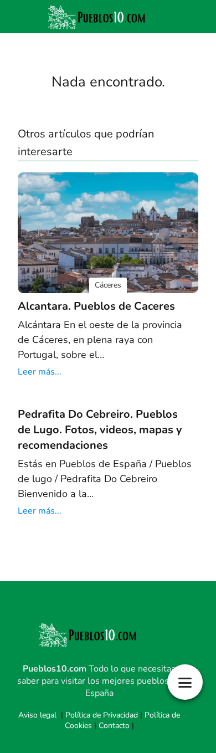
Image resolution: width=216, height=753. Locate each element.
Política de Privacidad (101, 715)
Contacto (114, 725)
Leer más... (39, 372)
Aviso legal (37, 715)
